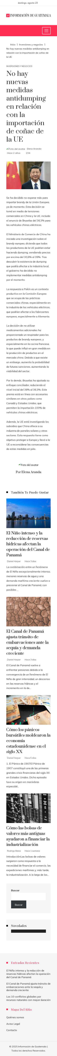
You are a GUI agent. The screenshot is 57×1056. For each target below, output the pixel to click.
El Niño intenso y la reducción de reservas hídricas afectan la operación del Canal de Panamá (28, 544)
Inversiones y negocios (19, 66)
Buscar (15, 890)
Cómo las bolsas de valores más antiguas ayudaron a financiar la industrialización (28, 836)
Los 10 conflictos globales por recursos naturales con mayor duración (28, 998)
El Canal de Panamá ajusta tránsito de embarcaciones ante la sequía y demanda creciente (27, 642)
